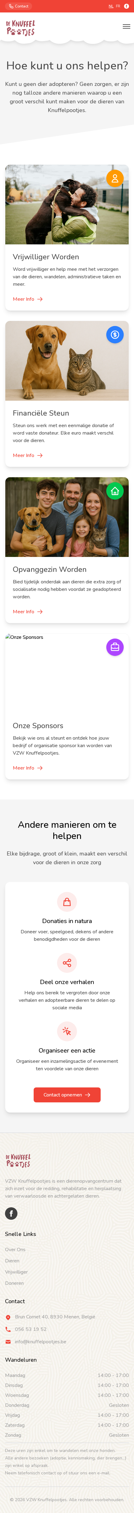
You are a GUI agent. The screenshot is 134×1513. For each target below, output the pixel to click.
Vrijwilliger (16, 1272)
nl (111, 6)
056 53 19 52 (31, 1329)
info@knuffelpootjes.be (40, 1341)
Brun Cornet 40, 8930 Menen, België (55, 1316)
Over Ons (15, 1249)
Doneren (14, 1283)
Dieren (12, 1260)
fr (118, 6)
